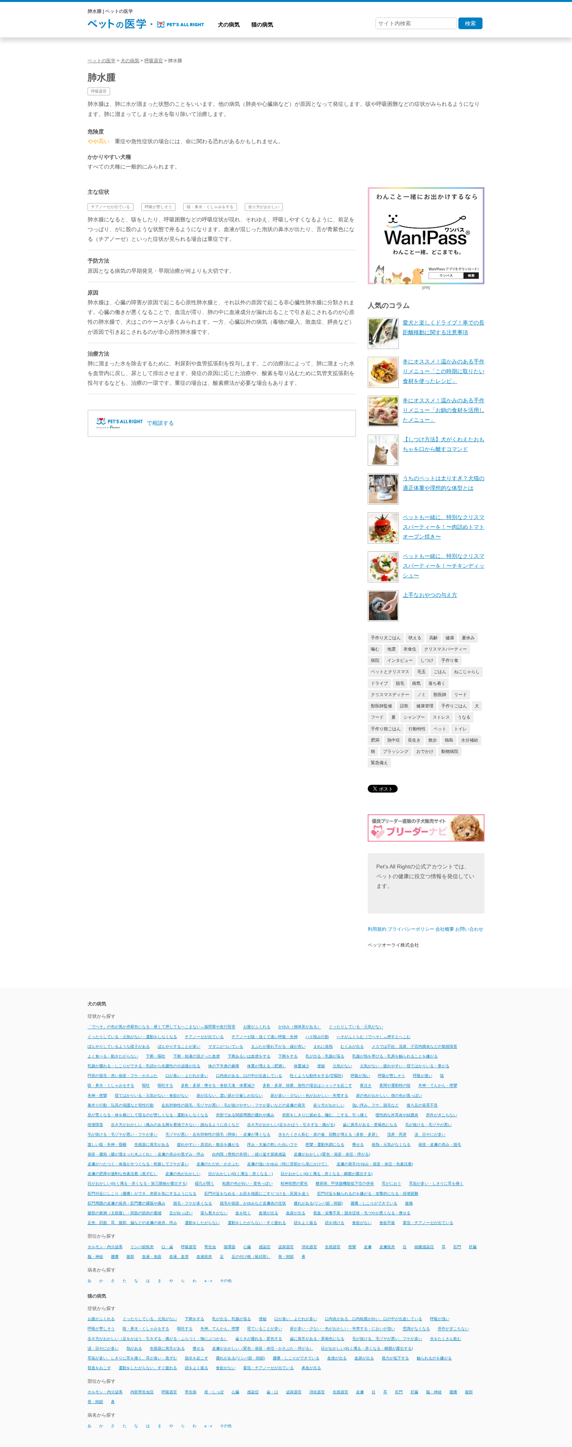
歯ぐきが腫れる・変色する (258, 1339)
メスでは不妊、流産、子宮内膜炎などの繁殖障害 (414, 1046)
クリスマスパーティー (445, 649)
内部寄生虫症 (142, 1392)
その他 (226, 1281)
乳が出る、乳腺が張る (231, 1319)
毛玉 (421, 671)
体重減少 (301, 1066)
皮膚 (368, 1247)
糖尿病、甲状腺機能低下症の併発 (345, 1184)
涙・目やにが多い (103, 1348)
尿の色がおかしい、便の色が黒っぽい (389, 1095)
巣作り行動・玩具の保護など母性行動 (121, 1105)
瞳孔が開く (204, 1184)
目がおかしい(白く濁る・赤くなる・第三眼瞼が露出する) (137, 1184)
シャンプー (414, 717)
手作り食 (449, 660)
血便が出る (268, 1213)
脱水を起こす (196, 1358)
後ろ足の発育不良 (422, 1105)
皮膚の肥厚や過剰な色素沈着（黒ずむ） (123, 1174)
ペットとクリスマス (390, 671)
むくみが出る (352, 1046)
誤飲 (404, 705)
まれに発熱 (323, 1046)
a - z (208, 1281)
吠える (415, 637)
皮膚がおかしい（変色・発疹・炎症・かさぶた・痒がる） (262, 1348)
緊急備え (379, 762)
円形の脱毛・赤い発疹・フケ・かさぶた (123, 1075)
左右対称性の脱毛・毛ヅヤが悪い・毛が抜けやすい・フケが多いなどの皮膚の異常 (233, 1105)
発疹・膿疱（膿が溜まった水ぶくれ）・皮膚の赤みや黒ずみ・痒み (146, 1154)
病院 (375, 660)
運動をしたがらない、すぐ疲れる (148, 1368)
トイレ (460, 728)
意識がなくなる (416, 1329)
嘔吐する (165, 1086)
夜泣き (366, 1086)
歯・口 (272, 1392)
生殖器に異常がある (151, 1144)
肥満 (375, 740)
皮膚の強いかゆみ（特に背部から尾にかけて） (288, 1164)
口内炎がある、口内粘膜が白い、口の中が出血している (373, 1319)
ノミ (421, 694)
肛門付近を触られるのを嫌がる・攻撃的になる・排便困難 (367, 1193)
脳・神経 (95, 1256)
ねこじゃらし (467, 671)
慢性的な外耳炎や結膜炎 (396, 1115)
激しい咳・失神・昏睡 (107, 1144)
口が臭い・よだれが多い (186, 1075)
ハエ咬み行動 (317, 1037)
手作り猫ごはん (386, 728)
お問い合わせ (469, 929)
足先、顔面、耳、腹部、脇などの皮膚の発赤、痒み (132, 1223)
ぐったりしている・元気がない (356, 1027)
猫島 (449, 740)
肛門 (457, 1247)
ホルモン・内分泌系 (105, 1247)
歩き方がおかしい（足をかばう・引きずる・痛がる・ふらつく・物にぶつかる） (158, 1339)
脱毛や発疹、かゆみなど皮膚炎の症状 (253, 1203)
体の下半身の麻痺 (223, 1066)
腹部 (130, 1256)
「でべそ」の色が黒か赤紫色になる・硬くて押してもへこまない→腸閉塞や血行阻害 (161, 1027)
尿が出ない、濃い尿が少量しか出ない (230, 1095)
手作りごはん (454, 705)
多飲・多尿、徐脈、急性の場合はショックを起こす (307, 1086)
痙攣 (352, 1247)
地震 (391, 649)
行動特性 (417, 728)
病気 (416, 683)
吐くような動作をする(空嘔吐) (316, 1075)
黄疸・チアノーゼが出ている (428, 1223)
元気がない (342, 1066)
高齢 (433, 637)
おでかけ (424, 751)
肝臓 (473, 1247)
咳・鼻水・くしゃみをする (210, 207)
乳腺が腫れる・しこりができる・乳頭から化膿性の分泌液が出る (144, 1066)
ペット (439, 728)
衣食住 (410, 649)
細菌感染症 (424, 1247)
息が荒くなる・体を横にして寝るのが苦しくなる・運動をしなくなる (148, 1115)
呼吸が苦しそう (158, 207)
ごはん (439, 671)
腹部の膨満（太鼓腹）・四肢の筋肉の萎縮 (124, 1213)
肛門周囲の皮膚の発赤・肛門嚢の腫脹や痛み (126, 1203)
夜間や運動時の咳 (395, 1086)
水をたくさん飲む (445, 1339)
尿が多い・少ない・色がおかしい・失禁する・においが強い (342, 1329)
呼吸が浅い (360, 1075)
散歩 (432, 740)
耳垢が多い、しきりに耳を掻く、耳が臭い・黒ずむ (132, 1358)
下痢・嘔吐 (155, 1056)
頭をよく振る (305, 1223)
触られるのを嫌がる (434, 1358)
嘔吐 (146, 1086)
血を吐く (243, 1213)
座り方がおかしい (263, 207)
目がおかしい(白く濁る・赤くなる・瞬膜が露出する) (326, 1174)
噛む (375, 649)
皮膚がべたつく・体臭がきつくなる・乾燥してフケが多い (138, 1164)
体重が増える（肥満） (266, 1066)
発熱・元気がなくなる (391, 1144)
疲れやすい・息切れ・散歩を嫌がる (208, 1144)
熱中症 (393, 740)
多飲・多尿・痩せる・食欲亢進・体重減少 (218, 1086)
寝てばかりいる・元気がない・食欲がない (152, 1095)
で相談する (160, 423)
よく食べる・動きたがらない (113, 1056)
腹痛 (409, 1203)
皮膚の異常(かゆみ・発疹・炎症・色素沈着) (375, 1164)
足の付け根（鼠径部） (251, 1256)
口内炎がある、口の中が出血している (249, 1075)
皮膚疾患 (387, 1247)
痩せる (358, 1144)
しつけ (427, 660)
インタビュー (400, 660)
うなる (464, 717)
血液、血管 (179, 1256)
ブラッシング (396, 751)
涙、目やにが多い (430, 1135)
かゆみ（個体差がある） (299, 1027)
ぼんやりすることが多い (179, 1046)
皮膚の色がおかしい (182, 1174)
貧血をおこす (99, 1368)
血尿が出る (295, 1213)
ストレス (441, 717)
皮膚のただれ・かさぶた (218, 1164)
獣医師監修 (381, 705)
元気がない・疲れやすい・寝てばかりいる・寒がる (404, 1066)
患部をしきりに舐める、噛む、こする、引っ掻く (325, 1115)
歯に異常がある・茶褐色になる (370, 1125)
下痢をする (288, 1056)
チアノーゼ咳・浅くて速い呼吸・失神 (265, 1037)
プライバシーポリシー (411, 929)
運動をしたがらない (202, 1223)
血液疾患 (204, 1256)
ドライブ (379, 683)
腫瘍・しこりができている (374, 1203)
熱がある (134, 1348)
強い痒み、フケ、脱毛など (375, 1105)
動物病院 (449, 751)
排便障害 (95, 1125)
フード (377, 717)
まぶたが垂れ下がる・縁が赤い (278, 1046)
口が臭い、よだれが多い (295, 1319)
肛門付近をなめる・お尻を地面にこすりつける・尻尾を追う (256, 1193)
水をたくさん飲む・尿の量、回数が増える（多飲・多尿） (328, 1135)
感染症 (264, 1247)
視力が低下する (395, 1358)
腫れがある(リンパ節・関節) (318, 1203)
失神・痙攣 (97, 1095)
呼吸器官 (99, 91)
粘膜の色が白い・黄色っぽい (247, 1184)
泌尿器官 (286, 1247)
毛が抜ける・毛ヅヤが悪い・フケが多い (123, 1135)
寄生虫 (210, 1247)
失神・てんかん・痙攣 (437, 1086)
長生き (414, 740)
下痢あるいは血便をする (249, 1056)
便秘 (321, 1066)
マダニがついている (225, 1046)
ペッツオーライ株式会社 (393, 945)
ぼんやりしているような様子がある (119, 1046)
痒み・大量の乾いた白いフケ (272, 1144)
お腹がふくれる (256, 1027)
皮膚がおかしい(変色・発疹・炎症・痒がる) (332, 1154)
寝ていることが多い (264, 1329)
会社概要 (444, 929)
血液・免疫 (151, 1256)
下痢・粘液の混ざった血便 (196, 1056)
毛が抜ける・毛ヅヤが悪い (428, 1125)
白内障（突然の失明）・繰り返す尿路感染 (249, 1154)
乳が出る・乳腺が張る (324, 1056)
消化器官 (309, 1247)
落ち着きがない (214, 1213)
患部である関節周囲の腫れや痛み (245, 1115)
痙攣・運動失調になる (324, 1144)
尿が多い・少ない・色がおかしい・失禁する (309, 1095)
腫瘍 (115, 1256)
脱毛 (400, 683)
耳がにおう (391, 1184)
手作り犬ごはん (386, 637)
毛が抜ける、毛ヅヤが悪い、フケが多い (387, 1339)
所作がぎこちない (441, 1115)
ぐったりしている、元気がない (150, 1319)
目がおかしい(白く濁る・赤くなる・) (240, 1174)
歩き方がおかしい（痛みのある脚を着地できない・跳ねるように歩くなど (175, 1125)
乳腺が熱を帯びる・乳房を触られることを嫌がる (395, 1056)
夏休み (468, 637)
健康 (450, 637)
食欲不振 (387, 1223)
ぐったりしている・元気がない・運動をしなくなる (132, 1037)
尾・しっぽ (214, 1392)
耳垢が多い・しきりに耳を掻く (436, 1184)
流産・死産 (397, 1135)
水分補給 (469, 740)
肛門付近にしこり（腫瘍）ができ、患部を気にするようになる (142, 1193)
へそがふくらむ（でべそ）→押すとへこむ (374, 1037)
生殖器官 (332, 1247)
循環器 (229, 1247)
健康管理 (424, 705)
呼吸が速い (422, 1075)
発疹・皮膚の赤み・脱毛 (439, 1144)
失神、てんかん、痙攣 (219, 1329)
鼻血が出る (311, 1368)
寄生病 (191, 1392)
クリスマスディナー (390, 694)
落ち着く (437, 683)
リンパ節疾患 (142, 1247)
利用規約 (377, 929)
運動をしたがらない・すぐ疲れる (257, 1223)
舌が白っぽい (181, 1213)
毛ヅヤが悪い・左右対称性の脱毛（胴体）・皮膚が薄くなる (217, 1135)
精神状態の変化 (294, 1184)
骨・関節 (286, 1256)
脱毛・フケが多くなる (192, 1203)
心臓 (247, 1247)
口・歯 (167, 1247)
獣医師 (439, 694)
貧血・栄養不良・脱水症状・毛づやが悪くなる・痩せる (362, 1213)
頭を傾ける (334, 1223)
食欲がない (362, 1223)
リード (460, 694)
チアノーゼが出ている (110, 207)
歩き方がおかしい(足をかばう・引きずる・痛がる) (291, 1125)
